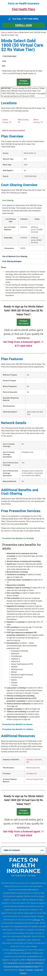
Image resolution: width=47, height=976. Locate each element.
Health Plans (12, 32)
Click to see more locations (13, 130)
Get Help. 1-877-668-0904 (25, 19)
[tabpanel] (23, 228)
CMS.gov (36, 920)
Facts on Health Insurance (23, 3)
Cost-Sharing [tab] (7, 200)
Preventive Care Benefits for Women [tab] (17, 724)
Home (3, 32)
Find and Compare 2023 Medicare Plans (21, 966)
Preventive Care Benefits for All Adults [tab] (18, 538)
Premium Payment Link (34, 779)
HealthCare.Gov (17, 950)
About (22, 970)
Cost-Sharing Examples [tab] (12, 261)
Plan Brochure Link (33, 768)
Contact (29, 970)
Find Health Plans (23, 9)
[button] (41, 850)
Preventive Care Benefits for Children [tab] (17, 729)
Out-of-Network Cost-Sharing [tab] (14, 256)
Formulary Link (31, 774)
